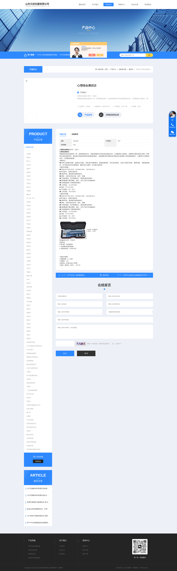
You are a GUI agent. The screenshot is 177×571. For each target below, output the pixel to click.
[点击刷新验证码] (80, 344)
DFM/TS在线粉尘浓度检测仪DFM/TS (135, 275)
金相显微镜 (30, 360)
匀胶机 (29, 372)
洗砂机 (29, 431)
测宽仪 (29, 213)
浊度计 (29, 335)
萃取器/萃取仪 (31, 342)
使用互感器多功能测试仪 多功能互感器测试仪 (38, 502)
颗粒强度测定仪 (31, 364)
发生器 (29, 257)
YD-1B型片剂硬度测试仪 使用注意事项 (38, 516)
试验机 (29, 239)
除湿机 (29, 216)
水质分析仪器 (32, 550)
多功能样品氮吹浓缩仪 (33, 449)
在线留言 (75, 134)
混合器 (29, 202)
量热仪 (29, 194)
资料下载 (85, 554)
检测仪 (29, 331)
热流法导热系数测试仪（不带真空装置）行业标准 (38, 509)
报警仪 (29, 246)
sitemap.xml (144, 568)
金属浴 (29, 416)
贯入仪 (29, 220)
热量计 (29, 168)
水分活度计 (30, 349)
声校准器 (29, 301)
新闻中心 (121, 4)
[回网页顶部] (172, 120)
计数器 (29, 261)
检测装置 (29, 231)
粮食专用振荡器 (31, 442)
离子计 (29, 161)
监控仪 (29, 316)
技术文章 (135, 4)
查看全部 (38, 461)
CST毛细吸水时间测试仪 (34, 346)
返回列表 (106, 275)
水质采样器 (30, 438)
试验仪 (29, 324)
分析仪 (29, 183)
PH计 (28, 279)
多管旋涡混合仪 (31, 423)
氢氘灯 (29, 294)
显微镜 (29, 298)
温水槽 (29, 290)
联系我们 (148, 4)
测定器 (29, 242)
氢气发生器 (30, 394)
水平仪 (29, 209)
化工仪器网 (127, 568)
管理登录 (135, 568)
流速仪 (29, 176)
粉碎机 (29, 235)
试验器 (29, 191)
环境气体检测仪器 (34, 546)
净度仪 (29, 205)
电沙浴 (29, 264)
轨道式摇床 (30, 408)
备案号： (61, 568)
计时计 (29, 179)
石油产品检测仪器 (32, 368)
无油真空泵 (30, 445)
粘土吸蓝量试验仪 (32, 375)
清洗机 (29, 397)
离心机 (29, 412)
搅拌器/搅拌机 (31, 383)
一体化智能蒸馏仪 (32, 390)
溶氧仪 (29, 272)
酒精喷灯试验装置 (32, 357)
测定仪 (29, 320)
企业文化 (62, 550)
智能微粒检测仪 (31, 353)
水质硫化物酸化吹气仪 (33, 405)
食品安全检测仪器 (34, 558)
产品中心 (108, 4)
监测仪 (29, 227)
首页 (106, 69)
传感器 (29, 154)
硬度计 (29, 157)
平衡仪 (29, 224)
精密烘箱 (29, 287)
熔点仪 (29, 187)
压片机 (29, 165)
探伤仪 (29, 283)
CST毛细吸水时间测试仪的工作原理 (38, 495)
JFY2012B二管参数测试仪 (76, 275)
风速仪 (29, 327)
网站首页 (82, 4)
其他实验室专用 (31, 427)
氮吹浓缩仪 (30, 434)
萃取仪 (29, 401)
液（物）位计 (31, 198)
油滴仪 (29, 172)
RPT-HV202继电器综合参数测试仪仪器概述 (38, 523)
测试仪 (131, 69)
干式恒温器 (30, 420)
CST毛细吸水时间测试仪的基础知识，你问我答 (38, 488)
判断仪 (29, 312)
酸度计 (29, 250)
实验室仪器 (122, 69)
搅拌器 (29, 253)
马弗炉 (29, 386)
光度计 (29, 268)
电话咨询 (172, 127)
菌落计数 (29, 275)
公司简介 (62, 546)
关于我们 (95, 4)
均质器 (29, 379)
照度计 (29, 305)
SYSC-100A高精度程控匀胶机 (47, 55)
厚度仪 (29, 338)
